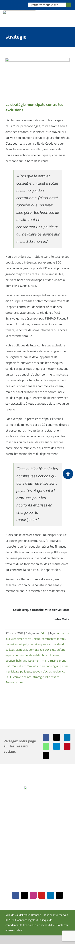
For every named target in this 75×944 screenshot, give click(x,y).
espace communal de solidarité (25, 655)
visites (55, 677)
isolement (34, 660)
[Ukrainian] (21, 5)
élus (52, 650)
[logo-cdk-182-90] (19, 12)
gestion (10, 660)
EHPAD (44, 650)
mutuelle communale (25, 666)
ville (47, 677)
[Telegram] (56, 746)
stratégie (38, 677)
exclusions (52, 655)
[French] (16, 5)
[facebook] (15, 895)
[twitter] (24, 895)
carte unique (32, 639)
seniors (26, 677)
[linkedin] (50, 895)
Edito (44, 633)
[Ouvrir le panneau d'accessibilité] (68, 474)
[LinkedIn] (67, 737)
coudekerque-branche (42, 644)
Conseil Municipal (16, 644)
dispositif (21, 650)
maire (45, 660)
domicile (34, 650)
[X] (56, 737)
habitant (21, 660)
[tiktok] (59, 895)
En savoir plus (14, 682)
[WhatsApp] (46, 746)
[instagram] (33, 895)
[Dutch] (6, 5)
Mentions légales (27, 920)
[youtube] (41, 895)
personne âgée (49, 666)
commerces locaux (53, 639)
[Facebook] (46, 737)
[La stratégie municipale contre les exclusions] (37, 78)
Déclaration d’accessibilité (39, 925)
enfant (61, 650)
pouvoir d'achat (42, 671)
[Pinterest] (67, 746)
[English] (11, 5)
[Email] (46, 755)
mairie (54, 660)
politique (25, 671)
